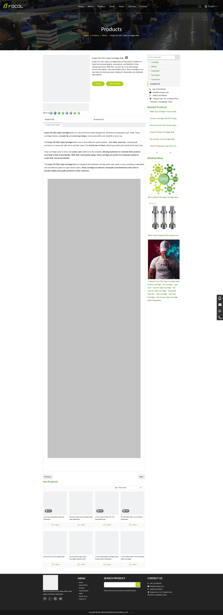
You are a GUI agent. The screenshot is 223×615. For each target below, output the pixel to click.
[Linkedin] (55, 599)
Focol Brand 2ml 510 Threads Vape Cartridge (164, 125)
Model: (47, 120)
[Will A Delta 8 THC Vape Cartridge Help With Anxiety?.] (164, 179)
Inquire (98, 84)
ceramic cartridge (154, 285)
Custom (132, 6)
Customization (83, 591)
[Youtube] (60, 599)
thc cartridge (167, 285)
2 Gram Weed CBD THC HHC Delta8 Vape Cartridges (132, 558)
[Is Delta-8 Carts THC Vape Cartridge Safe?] (164, 259)
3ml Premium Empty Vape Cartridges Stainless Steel (77, 558)
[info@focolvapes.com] (219, 304)
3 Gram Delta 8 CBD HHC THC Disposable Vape (105, 518)
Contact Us (82, 599)
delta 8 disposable (154, 300)
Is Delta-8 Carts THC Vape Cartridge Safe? (164, 281)
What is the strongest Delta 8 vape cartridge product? (164, 235)
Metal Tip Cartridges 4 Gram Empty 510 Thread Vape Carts (164, 112)
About (91, 6)
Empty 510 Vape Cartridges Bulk (162, 132)
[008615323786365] (219, 298)
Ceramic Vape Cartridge (162, 288)
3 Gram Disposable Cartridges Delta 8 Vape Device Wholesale (106, 558)
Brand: (96, 120)
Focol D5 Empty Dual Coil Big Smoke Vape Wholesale (81, 518)
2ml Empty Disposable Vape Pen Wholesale (54, 518)
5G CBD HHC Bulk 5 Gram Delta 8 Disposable (132, 518)
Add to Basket (115, 84)
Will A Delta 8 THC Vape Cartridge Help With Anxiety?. (164, 197)
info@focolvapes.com (161, 92)
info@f (152, 586)
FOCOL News (83, 596)
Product (101, 6)
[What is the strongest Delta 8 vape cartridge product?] (164, 217)
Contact (143, 6)
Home (81, 6)
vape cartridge (161, 294)
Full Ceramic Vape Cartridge (167, 297)
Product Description (52, 125)
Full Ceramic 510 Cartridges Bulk (54, 557)
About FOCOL (83, 585)
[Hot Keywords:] (178, 57)
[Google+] (50, 599)
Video (112, 6)
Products (82, 588)
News (121, 6)
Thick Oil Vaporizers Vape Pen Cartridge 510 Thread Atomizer (164, 146)
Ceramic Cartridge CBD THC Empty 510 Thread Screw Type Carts (164, 118)
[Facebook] (45, 599)
